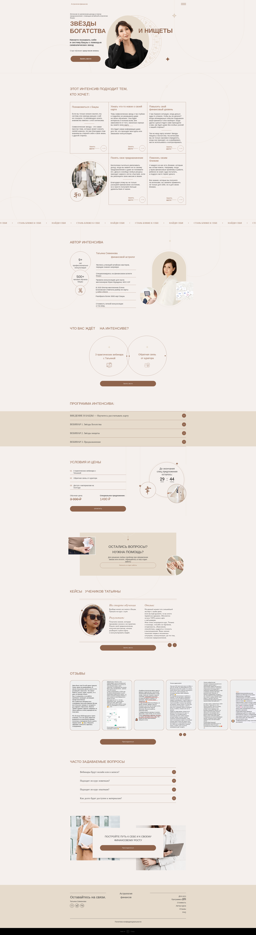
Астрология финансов (79, 4)
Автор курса (181, 906)
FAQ (184, 912)
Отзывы (182, 909)
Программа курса (179, 899)
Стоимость (181, 903)
